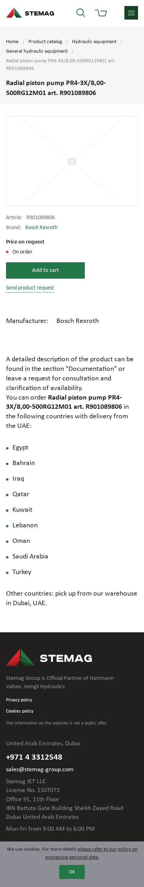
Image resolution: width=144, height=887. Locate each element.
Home (12, 41)
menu (131, 13)
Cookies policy (19, 711)
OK (72, 872)
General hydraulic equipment (37, 51)
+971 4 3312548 (34, 757)
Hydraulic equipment (94, 41)
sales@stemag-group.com (40, 769)
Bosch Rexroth (41, 228)
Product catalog (45, 41)
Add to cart (45, 270)
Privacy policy (19, 700)
